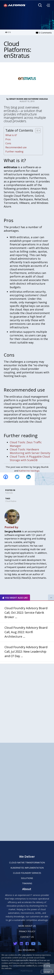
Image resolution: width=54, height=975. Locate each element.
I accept (46, 972)
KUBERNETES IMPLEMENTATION (27, 867)
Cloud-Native (10, 501)
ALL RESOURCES (26, 950)
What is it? (11, 135)
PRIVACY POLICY (27, 931)
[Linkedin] (28, 478)
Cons (8, 143)
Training (27, 883)
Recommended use (16, 147)
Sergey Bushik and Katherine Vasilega (28, 99)
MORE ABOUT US (27, 925)
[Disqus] (27, 701)
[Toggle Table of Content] (36, 130)
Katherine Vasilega (29, 470)
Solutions (27, 878)
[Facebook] (5, 478)
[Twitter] (17, 478)
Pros (8, 139)
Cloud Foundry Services (27, 873)
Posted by (11, 527)
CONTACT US (27, 936)
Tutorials (9, 493)
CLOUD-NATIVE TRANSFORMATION (27, 862)
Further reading (14, 151)
